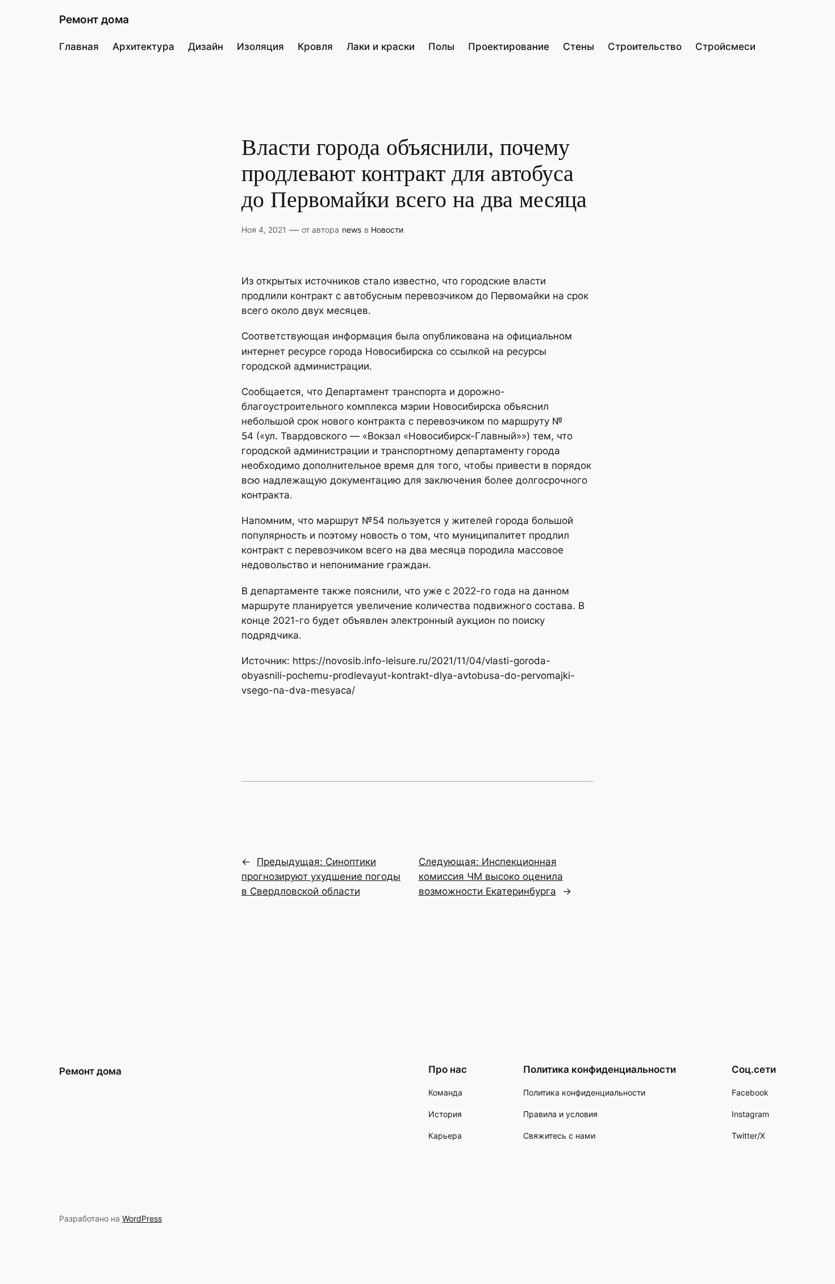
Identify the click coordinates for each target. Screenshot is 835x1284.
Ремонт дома (94, 19)
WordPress (142, 1218)
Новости (387, 229)
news (351, 229)
